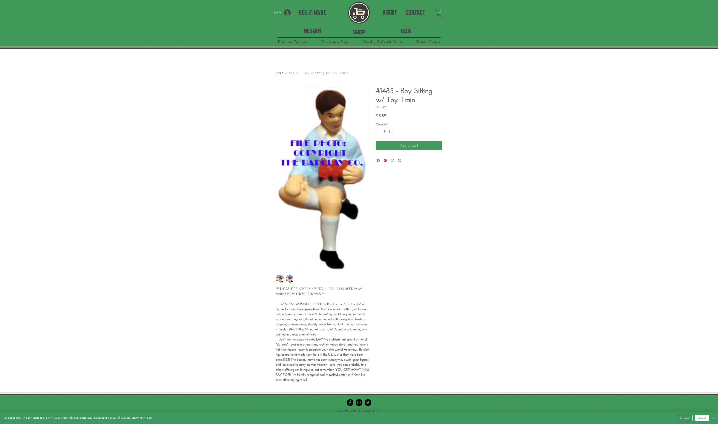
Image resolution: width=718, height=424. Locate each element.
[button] (440, 13)
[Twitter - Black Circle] (368, 402)
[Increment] (389, 131)
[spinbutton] (384, 131)
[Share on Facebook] (378, 160)
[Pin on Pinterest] (385, 160)
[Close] (713, 418)
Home (279, 73)
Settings (684, 418)
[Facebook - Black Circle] (350, 402)
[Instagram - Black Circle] (359, 402)
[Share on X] (399, 160)
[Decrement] (379, 131)
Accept (702, 418)
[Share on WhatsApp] (392, 160)
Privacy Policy (144, 418)
